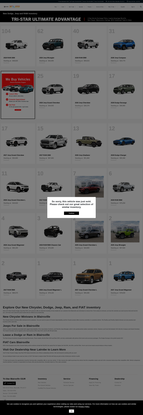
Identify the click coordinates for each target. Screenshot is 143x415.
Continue (71, 213)
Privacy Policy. (84, 407)
